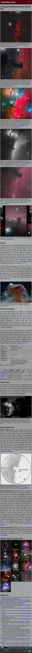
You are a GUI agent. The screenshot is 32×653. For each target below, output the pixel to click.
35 (12, 85)
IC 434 (2, 376)
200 (8, 305)
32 (8, 203)
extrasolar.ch (22, 602)
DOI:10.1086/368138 (15, 628)
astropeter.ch (28, 601)
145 (13, 364)
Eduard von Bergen (7, 239)
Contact (22, 645)
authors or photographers (25, 647)
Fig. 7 (19, 317)
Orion (5, 388)
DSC (3, 645)
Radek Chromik (4, 203)
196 (22, 262)
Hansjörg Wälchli (8, 86)
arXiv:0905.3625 (22, 634)
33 (16, 45)
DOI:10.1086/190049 (16, 640)
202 (26, 342)
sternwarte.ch (26, 600)
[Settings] (28, 645)
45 (19, 126)
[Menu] (29, 2)
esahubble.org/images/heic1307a (22, 622)
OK (29, 651)
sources (16, 647)
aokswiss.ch (20, 604)
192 (25, 447)
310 (5, 274)
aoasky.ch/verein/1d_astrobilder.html (10, 598)
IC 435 (2, 377)
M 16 (20, 343)
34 (25, 164)
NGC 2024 (3, 277)
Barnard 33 (14, 346)
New (8, 645)
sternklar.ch (11, 606)
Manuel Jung (15, 127)
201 (24, 342)
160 (1, 423)
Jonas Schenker (21, 165)
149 (30, 422)
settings (26, 651)
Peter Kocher (13, 46)
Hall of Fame (15, 645)
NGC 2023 (3, 372)
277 (25, 262)
